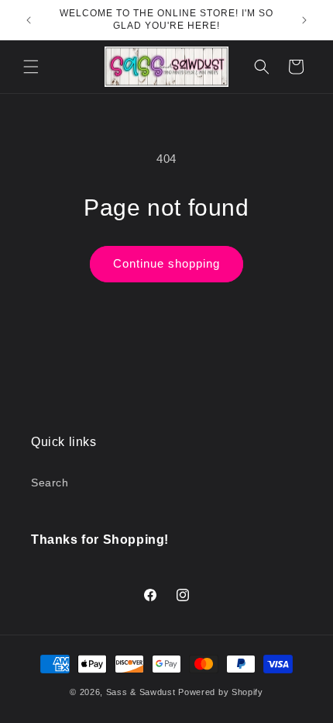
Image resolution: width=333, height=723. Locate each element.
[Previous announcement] (29, 20)
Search (50, 482)
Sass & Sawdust (141, 692)
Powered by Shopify (220, 692)
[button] (31, 67)
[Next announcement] (304, 20)
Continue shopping (166, 263)
